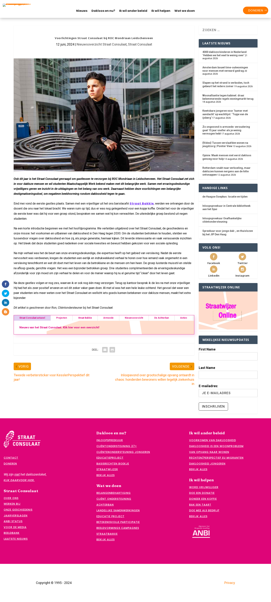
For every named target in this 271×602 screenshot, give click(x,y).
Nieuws (81, 11)
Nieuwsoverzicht (134, 318)
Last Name (207, 368)
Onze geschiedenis (18, 510)
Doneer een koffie (203, 499)
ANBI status (13, 521)
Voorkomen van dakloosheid (212, 440)
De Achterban (161, 318)
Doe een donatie (202, 493)
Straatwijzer (107, 469)
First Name (207, 349)
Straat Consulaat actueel (32, 318)
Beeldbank (12, 533)
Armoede (108, 318)
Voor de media (15, 527)
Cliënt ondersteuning (113, 499)
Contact (11, 458)
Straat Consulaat (140, 44)
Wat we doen (184, 11)
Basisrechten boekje (112, 463)
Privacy (229, 583)
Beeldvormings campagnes (117, 528)
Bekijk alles (105, 475)
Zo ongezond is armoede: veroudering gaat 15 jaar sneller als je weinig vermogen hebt (226, 130)
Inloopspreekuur (109, 440)
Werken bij (12, 504)
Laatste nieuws (16, 539)
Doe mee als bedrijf (204, 510)
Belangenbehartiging (113, 493)
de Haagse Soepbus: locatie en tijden (225, 196)
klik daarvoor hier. (19, 480)
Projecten (61, 318)
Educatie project (110, 516)
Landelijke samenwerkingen (118, 510)
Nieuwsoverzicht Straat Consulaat (102, 44)
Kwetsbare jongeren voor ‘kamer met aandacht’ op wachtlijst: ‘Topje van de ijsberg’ (225, 114)
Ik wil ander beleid (133, 11)
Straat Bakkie (142, 203)
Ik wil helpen (160, 11)
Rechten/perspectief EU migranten (216, 458)
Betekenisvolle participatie (118, 522)
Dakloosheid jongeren (207, 463)
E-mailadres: (208, 386)
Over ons (11, 498)
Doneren (255, 10)
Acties (183, 318)
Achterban (105, 505)
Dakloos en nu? (103, 11)
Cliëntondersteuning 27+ (116, 446)
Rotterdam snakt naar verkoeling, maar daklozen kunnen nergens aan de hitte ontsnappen (226, 171)
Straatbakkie (107, 534)
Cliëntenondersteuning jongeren (123, 452)
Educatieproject (110, 458)
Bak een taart (200, 505)
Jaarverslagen (15, 515)
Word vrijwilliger (203, 487)
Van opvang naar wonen (209, 452)
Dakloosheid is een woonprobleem (216, 446)
